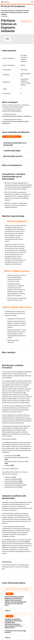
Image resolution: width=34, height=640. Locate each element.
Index (7, 39)
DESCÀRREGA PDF (26, 21)
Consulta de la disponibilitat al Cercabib (17, 589)
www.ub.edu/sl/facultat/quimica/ (11, 111)
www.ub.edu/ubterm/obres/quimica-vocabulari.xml (16, 116)
